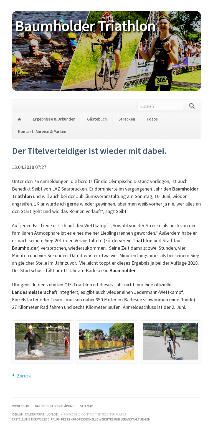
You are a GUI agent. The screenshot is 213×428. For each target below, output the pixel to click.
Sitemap (86, 406)
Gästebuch (97, 119)
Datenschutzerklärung (55, 406)
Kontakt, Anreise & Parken (42, 131)
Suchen (192, 106)
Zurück (24, 375)
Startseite (19, 119)
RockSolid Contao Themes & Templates (95, 414)
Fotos (152, 119)
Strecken (126, 119)
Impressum (20, 406)
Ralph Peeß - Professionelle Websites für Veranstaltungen (100, 419)
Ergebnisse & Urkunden (54, 119)
